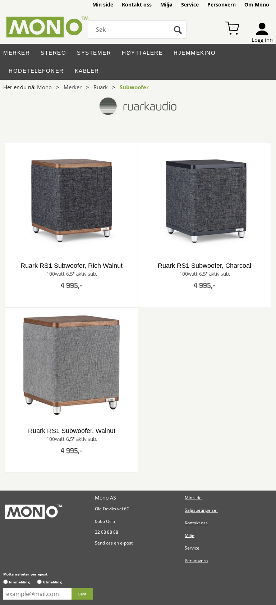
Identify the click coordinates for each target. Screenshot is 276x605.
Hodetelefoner (36, 71)
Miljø (166, 4)
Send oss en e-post (114, 543)
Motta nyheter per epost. (26, 574)
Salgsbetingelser (201, 510)
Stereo (53, 53)
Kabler (87, 71)
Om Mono (256, 4)
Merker (16, 53)
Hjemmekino (195, 53)
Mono (44, 87)
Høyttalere (142, 53)
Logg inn (262, 39)
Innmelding (19, 581)
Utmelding (52, 581)
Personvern (221, 4)
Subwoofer (134, 87)
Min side (102, 4)
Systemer (94, 53)
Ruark (100, 87)
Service (190, 4)
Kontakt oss (137, 4)
